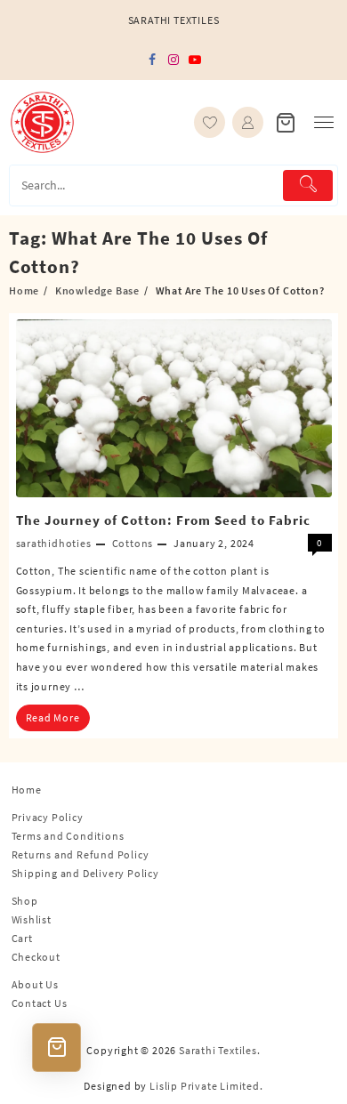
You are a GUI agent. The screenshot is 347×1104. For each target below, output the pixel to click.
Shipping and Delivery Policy (85, 873)
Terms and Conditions (68, 835)
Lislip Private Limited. (205, 1085)
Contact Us (40, 1003)
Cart (22, 938)
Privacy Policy (48, 817)
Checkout (36, 956)
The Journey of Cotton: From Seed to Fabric (163, 520)
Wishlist (32, 919)
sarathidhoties (54, 543)
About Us (35, 984)
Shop (25, 900)
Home (27, 789)
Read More (53, 717)
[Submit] (308, 185)
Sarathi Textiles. (220, 1050)
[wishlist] (209, 122)
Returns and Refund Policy (80, 854)
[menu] (324, 122)
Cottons (133, 543)
